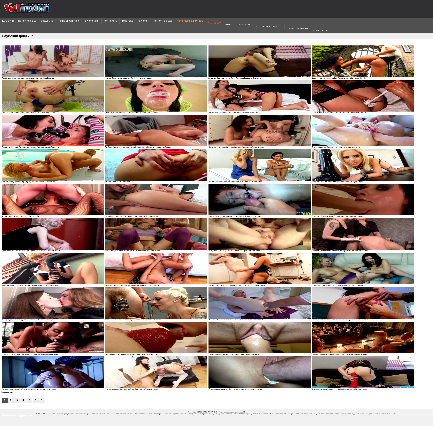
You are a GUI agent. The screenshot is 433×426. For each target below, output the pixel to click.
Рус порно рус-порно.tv (268, 27)
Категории (8, 21)
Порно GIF (143, 21)
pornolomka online (298, 29)
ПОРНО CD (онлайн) (68, 21)
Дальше (9, 392)
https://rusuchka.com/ (237, 25)
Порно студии (91, 21)
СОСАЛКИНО (47, 21)
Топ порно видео (163, 21)
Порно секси (320, 30)
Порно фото (110, 21)
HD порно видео (27, 21)
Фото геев (127, 21)
